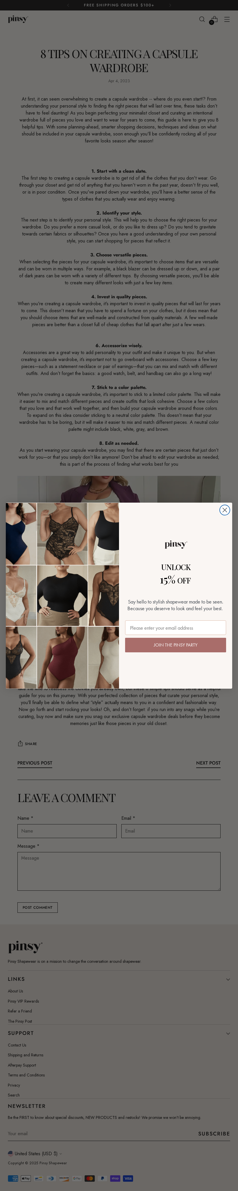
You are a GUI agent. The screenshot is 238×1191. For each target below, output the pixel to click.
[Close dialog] (225, 510)
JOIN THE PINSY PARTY (175, 645)
